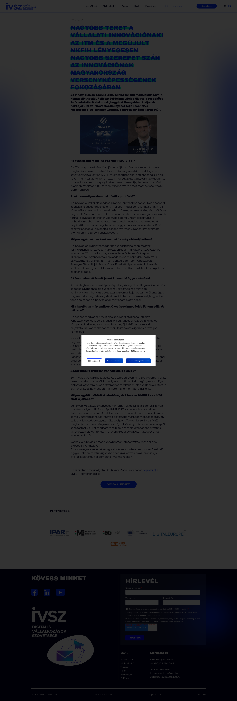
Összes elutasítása (114, 361)
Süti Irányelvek (138, 351)
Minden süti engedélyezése (138, 361)
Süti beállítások (94, 361)
